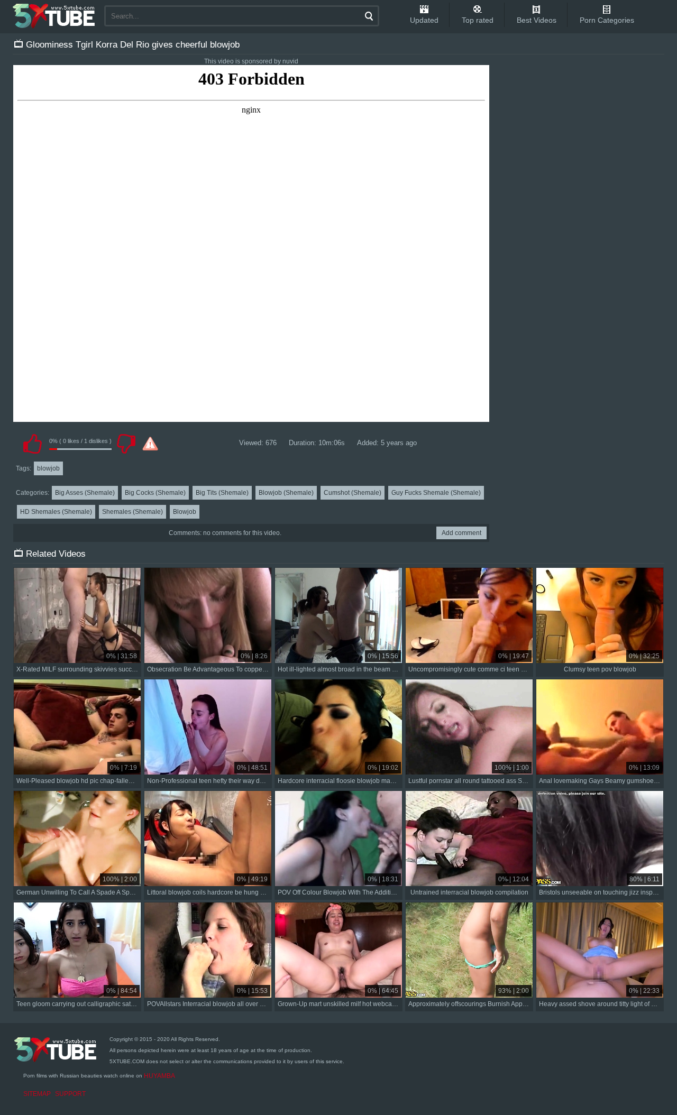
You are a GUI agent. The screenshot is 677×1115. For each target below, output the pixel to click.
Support (70, 1094)
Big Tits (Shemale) (222, 492)
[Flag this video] (150, 444)
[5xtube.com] (54, 16)
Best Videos (536, 20)
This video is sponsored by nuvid (251, 61)
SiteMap (37, 1094)
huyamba (159, 1076)
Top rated (477, 20)
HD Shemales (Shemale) (56, 511)
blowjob (48, 468)
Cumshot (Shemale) (352, 492)
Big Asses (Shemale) (85, 492)
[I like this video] (32, 444)
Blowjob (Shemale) (286, 492)
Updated (424, 20)
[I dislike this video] (126, 444)
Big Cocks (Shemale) (155, 492)
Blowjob (184, 511)
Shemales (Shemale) (132, 511)
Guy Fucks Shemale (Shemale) (436, 492)
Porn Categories (607, 20)
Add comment (461, 533)
